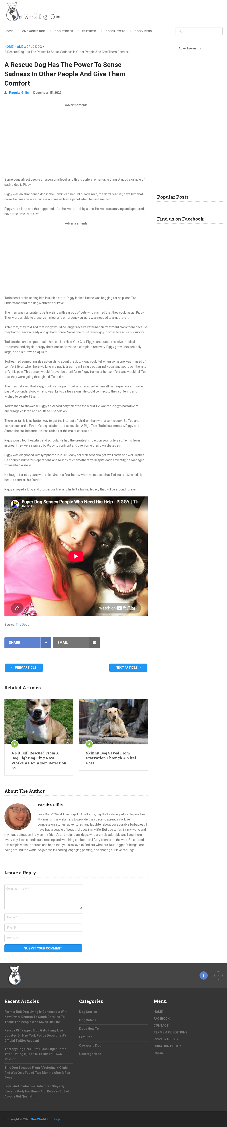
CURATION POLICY (167, 1046)
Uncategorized (90, 1054)
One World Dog (33, 31)
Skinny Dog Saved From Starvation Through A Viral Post (111, 758)
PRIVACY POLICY (166, 1039)
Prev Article (25, 667)
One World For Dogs (46, 1119)
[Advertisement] (76, 141)
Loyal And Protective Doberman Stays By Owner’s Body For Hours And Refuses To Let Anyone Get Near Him (36, 1091)
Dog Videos (143, 31)
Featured (89, 31)
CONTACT (161, 1025)
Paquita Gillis (19, 92)
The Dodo (22, 624)
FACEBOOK (162, 1018)
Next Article (127, 667)
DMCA (158, 1053)
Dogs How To (115, 31)
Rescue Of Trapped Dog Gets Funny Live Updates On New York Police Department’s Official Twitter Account (35, 1035)
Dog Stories (64, 31)
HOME (8, 31)
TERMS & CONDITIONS (170, 1032)
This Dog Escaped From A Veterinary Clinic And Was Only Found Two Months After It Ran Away (37, 1073)
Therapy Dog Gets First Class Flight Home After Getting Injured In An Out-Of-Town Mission (35, 1054)
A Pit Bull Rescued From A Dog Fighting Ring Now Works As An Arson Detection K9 (38, 760)
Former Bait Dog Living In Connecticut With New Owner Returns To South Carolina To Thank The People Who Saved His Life (35, 1017)
